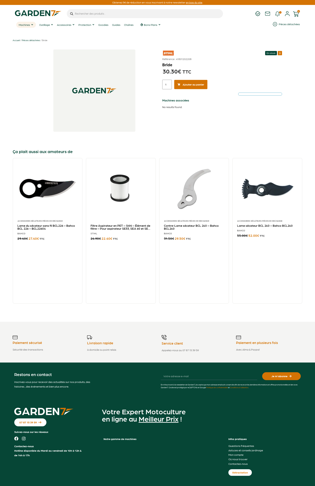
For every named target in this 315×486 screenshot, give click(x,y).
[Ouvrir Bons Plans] (159, 24)
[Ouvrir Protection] (93, 24)
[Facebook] (16, 439)
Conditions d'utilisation (239, 387)
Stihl (166, 50)
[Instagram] (24, 439)
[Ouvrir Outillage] (52, 24)
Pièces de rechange (52, 221)
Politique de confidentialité (217, 387)
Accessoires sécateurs (30, 221)
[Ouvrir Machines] (32, 24)
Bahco (21, 233)
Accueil (16, 40)
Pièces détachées (31, 40)
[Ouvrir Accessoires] (73, 24)
